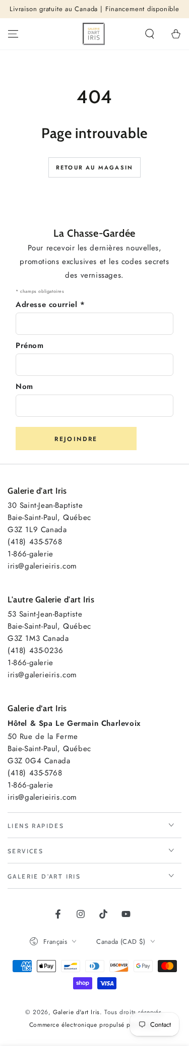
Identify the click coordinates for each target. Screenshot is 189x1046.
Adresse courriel (50, 304)
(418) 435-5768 (35, 541)
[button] (150, 33)
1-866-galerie (30, 553)
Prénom (30, 345)
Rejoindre (76, 439)
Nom (24, 386)
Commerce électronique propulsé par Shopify (94, 1025)
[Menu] (13, 33)
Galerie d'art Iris (76, 1012)
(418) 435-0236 (35, 650)
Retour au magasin (94, 167)
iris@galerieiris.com (42, 566)
